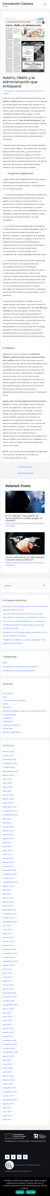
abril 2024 (7, 823)
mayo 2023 (8, 850)
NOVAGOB (7, 721)
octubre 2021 (8, 918)
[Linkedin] (25, 1157)
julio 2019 (7, 1013)
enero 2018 (8, 1084)
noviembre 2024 (10, 811)
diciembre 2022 (10, 870)
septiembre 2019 (10, 1005)
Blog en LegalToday (11, 732)
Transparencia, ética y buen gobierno (19, 671)
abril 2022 (7, 894)
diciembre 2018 (9, 1040)
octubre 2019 (8, 1001)
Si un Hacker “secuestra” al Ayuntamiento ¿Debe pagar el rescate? (23, 518)
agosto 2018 (8, 1056)
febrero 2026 (8, 751)
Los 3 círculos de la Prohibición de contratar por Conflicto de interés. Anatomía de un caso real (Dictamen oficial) (24, 624)
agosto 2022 (8, 886)
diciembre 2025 (9, 759)
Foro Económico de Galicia (14, 700)
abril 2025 (7, 791)
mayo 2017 (7, 1115)
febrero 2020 (8, 989)
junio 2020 (7, 973)
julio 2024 (7, 819)
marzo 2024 (8, 827)
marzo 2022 (8, 898)
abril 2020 (7, 981)
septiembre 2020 (10, 961)
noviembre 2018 (10, 1044)
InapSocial (7, 718)
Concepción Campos (18, 3)
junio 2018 (7, 1064)
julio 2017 (7, 1108)
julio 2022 (7, 890)
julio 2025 (7, 779)
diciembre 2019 (9, 993)
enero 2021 (8, 945)
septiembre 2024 (10, 815)
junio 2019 (7, 1017)
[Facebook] (7, 1157)
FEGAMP (7, 707)
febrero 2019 (8, 1032)
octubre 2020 (9, 957)
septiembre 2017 (10, 1100)
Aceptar (20, 1192)
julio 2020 (7, 969)
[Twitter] (13, 1157)
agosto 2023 (8, 838)
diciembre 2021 (9, 910)
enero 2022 (8, 906)
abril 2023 (7, 854)
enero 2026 (8, 755)
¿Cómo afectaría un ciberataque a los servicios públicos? (24, 558)
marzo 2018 (8, 1076)
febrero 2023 (8, 862)
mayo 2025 (8, 787)
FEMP (5, 704)
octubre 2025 (9, 767)
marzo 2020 (8, 985)
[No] (47, 1186)
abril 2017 (7, 1119)
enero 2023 (8, 866)
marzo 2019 (8, 1028)
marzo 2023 (8, 858)
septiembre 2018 (10, 1052)
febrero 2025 (8, 799)
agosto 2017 (8, 1104)
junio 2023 (7, 846)
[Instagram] (19, 1157)
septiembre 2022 (10, 882)
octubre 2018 (8, 1048)
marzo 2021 (8, 937)
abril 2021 (7, 933)
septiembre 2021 (10, 922)
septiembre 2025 (10, 771)
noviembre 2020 (10, 953)
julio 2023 (7, 842)
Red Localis (8, 693)
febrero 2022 (8, 902)
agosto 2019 (8, 1009)
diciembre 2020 (10, 949)
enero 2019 (8, 1036)
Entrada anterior (25, 467)
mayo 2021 (7, 929)
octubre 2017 (8, 1096)
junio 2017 (7, 1112)
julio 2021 (7, 925)
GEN (5, 697)
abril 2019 (7, 1024)
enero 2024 (8, 834)
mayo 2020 (8, 977)
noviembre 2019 (10, 997)
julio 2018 (7, 1060)
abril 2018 (7, 1072)
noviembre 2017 (10, 1092)
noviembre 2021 (10, 914)
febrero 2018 (8, 1080)
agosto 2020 (8, 965)
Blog (7, 524)
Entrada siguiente (25, 473)
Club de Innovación (11, 725)
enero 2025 (8, 803)
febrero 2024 (8, 831)
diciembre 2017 (9, 1088)
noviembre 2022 (10, 874)
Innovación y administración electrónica (21, 91)
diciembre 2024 (10, 807)
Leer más (31, 1192)
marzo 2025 (8, 795)
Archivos (8, 745)
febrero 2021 (8, 941)
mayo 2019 (7, 1020)
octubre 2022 (9, 878)
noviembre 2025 (10, 763)
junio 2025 (7, 783)
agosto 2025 (8, 775)
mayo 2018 (7, 1068)
